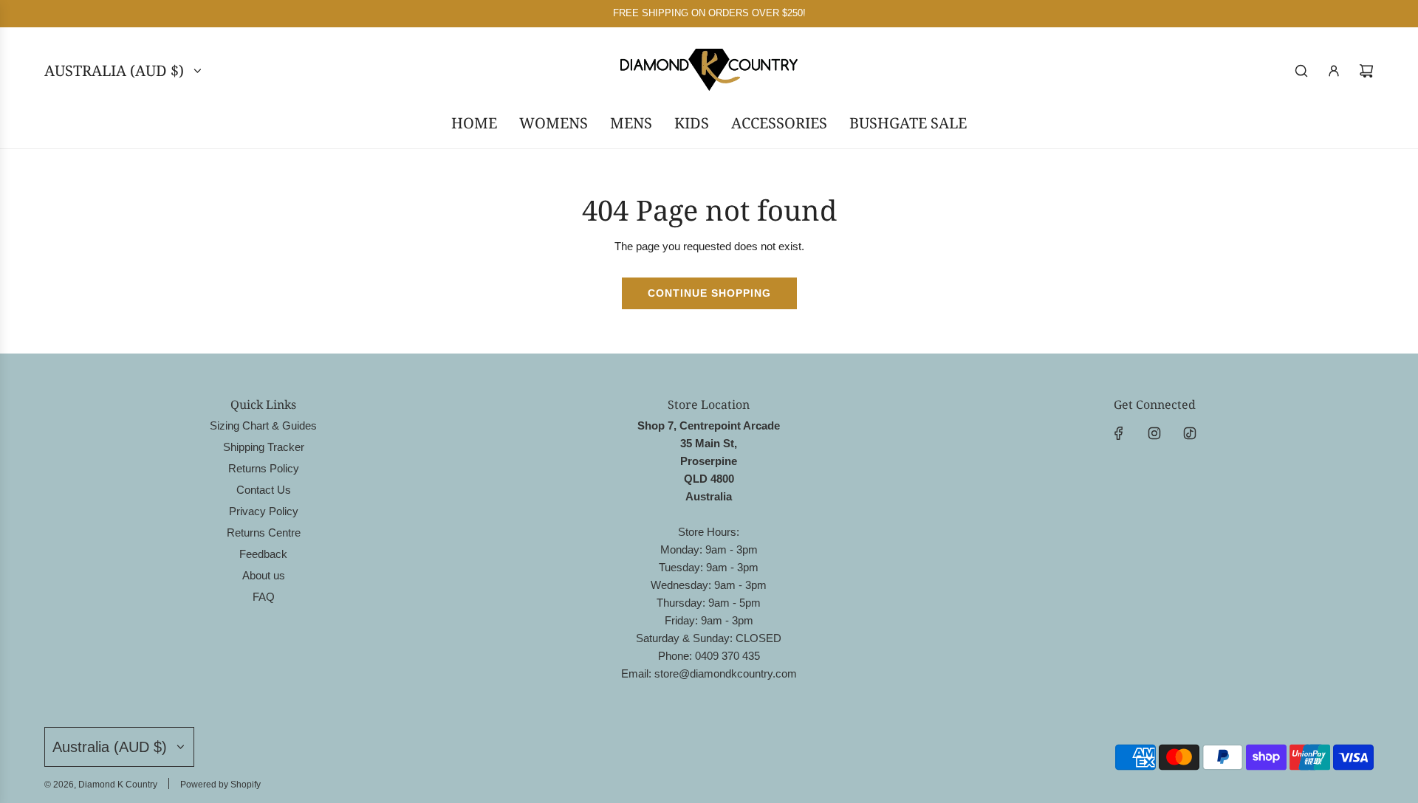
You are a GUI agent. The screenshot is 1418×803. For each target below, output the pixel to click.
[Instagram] (1154, 433)
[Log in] (1334, 71)
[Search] (1301, 71)
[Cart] (1366, 71)
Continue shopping (709, 293)
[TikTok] (1190, 433)
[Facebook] (1119, 433)
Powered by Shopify (220, 784)
